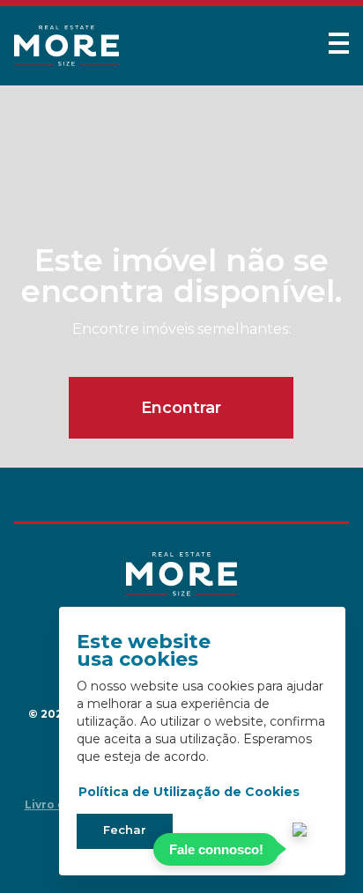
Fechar (124, 830)
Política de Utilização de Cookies (189, 792)
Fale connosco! (216, 849)
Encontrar (181, 407)
